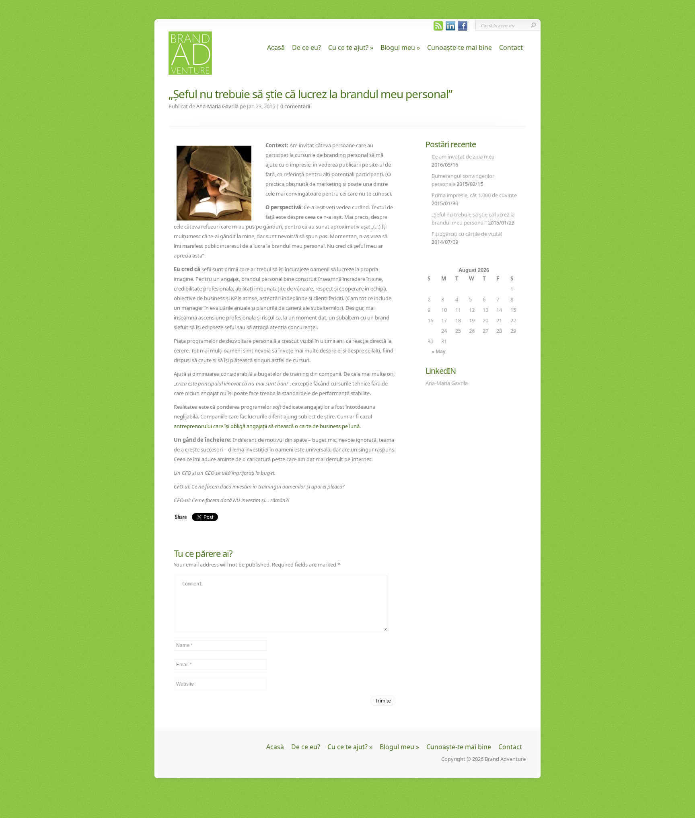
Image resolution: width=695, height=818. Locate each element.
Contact (511, 47)
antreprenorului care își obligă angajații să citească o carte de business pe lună (267, 426)
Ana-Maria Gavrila (447, 383)
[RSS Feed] (437, 28)
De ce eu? (306, 47)
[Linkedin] (449, 28)
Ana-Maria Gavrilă (217, 106)
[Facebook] (461, 28)
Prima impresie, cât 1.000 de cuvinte (474, 195)
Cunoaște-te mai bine (459, 47)
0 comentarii (295, 106)
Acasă (276, 47)
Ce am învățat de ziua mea (463, 156)
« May (439, 351)
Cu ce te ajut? (350, 47)
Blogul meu (400, 47)
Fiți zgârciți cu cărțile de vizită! (467, 233)
